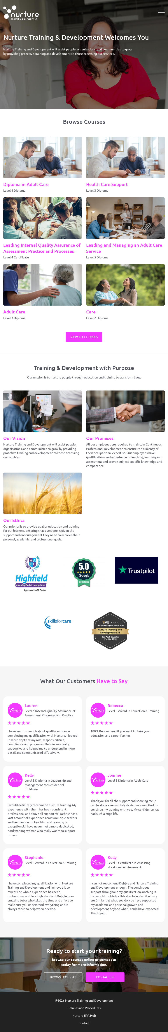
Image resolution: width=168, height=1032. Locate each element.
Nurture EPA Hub (84, 1015)
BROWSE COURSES (63, 977)
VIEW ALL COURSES (84, 337)
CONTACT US (105, 977)
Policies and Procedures (84, 1008)
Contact (84, 1023)
